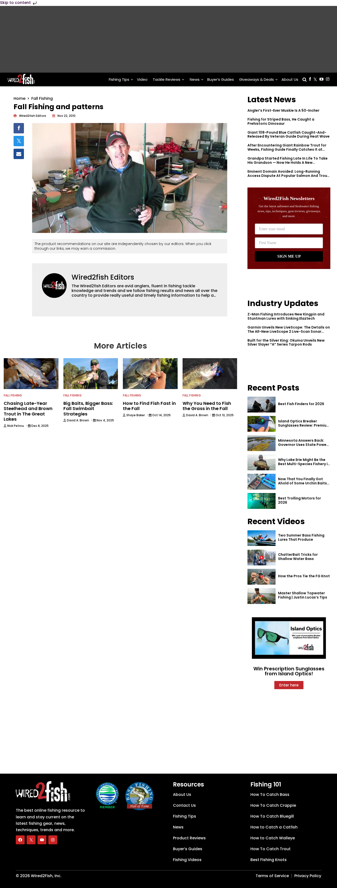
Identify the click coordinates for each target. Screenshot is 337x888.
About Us (289, 79)
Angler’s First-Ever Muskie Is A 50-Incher (283, 110)
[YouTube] (41, 839)
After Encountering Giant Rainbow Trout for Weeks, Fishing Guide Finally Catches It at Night (286, 149)
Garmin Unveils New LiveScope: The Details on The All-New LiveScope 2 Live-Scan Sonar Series (288, 331)
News (195, 79)
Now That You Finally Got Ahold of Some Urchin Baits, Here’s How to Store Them (303, 483)
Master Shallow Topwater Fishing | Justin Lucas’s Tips (302, 595)
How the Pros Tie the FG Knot (304, 576)
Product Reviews (189, 838)
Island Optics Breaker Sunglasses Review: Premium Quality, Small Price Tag (304, 425)
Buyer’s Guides (220, 79)
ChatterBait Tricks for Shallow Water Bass (298, 556)
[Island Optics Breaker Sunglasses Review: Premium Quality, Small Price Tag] (261, 424)
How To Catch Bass (269, 794)
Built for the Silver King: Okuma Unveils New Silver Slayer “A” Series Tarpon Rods (286, 342)
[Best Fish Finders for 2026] (261, 405)
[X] (31, 839)
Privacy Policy (307, 876)
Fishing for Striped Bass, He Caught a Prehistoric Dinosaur (280, 121)
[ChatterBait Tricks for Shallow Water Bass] (261, 557)
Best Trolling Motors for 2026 (299, 500)
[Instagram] (52, 839)
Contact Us (184, 805)
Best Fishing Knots (268, 860)
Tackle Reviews (166, 79)
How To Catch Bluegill (272, 816)
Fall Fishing (42, 98)
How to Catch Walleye (272, 838)
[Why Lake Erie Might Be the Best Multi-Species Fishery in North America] (261, 462)
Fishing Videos (187, 860)
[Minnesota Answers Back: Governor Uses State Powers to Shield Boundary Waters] (261, 443)
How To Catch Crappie (273, 805)
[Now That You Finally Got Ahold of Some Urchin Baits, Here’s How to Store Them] (261, 482)
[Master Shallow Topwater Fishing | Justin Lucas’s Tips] (261, 596)
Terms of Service (272, 876)
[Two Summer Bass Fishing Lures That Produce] (261, 538)
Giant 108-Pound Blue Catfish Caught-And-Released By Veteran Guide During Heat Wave (288, 134)
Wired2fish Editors (103, 277)
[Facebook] (20, 839)
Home (19, 98)
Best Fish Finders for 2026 (301, 403)
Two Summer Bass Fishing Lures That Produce (301, 537)
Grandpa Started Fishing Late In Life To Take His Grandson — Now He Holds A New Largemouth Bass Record (287, 162)
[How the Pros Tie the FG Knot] (261, 577)
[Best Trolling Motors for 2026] (261, 501)
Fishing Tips (119, 79)
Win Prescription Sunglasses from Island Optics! (288, 671)
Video (142, 79)
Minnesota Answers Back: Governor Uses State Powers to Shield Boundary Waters (304, 444)
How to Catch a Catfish (274, 827)
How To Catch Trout (270, 849)
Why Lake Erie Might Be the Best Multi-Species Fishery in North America (304, 464)
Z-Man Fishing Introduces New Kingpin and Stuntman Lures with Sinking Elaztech (285, 316)
